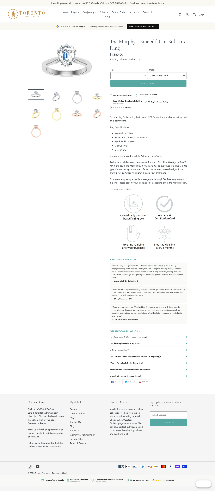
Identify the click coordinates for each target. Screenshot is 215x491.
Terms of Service (78, 443)
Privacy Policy (77, 439)
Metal (152, 69)
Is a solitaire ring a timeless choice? (148, 376)
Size (112, 69)
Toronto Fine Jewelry (43, 473)
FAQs (72, 417)
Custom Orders (77, 413)
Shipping (114, 59)
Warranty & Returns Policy (82, 434)
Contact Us (75, 422)
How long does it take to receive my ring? (148, 337)
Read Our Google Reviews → (143, 26)
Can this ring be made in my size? (148, 343)
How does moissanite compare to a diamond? (148, 369)
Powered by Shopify (60, 473)
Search (73, 409)
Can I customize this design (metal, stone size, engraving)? (148, 356)
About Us (74, 430)
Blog (72, 426)
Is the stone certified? (148, 350)
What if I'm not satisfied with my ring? (148, 363)
